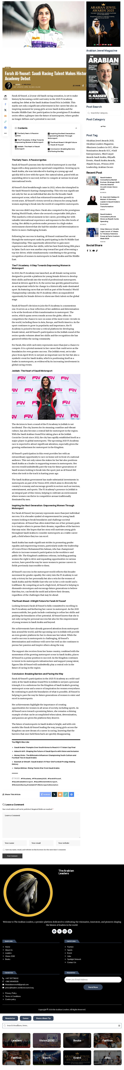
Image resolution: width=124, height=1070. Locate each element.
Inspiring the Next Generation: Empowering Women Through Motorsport (61, 135)
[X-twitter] (59, 931)
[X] (90, 250)
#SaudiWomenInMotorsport (45, 782)
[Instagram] (64, 931)
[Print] (5, 127)
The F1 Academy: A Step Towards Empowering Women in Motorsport (29, 141)
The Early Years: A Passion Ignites (27, 134)
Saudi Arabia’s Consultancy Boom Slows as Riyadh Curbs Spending (109, 217)
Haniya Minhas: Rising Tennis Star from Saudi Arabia (36, 768)
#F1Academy (26, 778)
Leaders (16, 1040)
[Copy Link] (5, 122)
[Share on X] (5, 110)
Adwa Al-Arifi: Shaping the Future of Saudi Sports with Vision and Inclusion (46, 751)
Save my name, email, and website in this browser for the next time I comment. (35, 850)
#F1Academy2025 (39, 778)
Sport (46, 1058)
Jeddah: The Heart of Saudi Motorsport (27, 147)
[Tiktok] (96, 250)
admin (18, 84)
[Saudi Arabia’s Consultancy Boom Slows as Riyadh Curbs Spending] (92, 217)
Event (77, 1058)
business (103, 192)
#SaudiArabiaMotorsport (22, 782)
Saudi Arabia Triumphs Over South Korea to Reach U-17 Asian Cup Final (44, 747)
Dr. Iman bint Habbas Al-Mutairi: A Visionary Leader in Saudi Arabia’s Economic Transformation (110, 202)
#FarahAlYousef (54, 778)
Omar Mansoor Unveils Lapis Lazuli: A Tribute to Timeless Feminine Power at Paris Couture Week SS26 (109, 234)
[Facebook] (87, 250)
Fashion (107, 1040)
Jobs (108, 1058)
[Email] (5, 116)
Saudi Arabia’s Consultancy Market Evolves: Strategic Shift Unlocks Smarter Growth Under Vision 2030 (110, 183)
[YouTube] (93, 250)
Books (77, 1040)
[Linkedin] (70, 931)
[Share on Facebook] (83, 86)
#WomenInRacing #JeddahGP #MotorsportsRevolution (35, 785)
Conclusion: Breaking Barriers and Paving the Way (61, 150)
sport (8, 68)
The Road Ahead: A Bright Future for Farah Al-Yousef (62, 143)
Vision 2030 (46, 1040)
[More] (5, 133)
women (102, 210)
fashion (102, 242)
